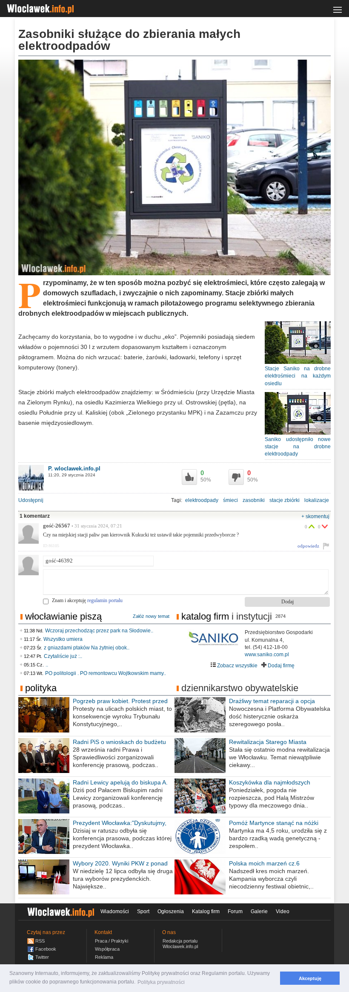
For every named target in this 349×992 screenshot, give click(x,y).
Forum (235, 911)
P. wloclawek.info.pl (74, 468)
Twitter (42, 957)
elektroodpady (201, 500)
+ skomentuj (315, 516)
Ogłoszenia (170, 911)
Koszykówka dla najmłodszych (269, 782)
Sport (143, 911)
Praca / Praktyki (111, 940)
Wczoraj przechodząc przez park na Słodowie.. (99, 631)
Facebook (45, 949)
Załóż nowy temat (151, 616)
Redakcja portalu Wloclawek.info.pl (180, 943)
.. (47, 665)
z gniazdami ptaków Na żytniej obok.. (86, 648)
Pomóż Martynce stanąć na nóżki (273, 822)
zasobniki (254, 500)
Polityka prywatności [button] (161, 982)
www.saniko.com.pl (267, 654)
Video (282, 911)
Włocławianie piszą (63, 616)
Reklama (104, 957)
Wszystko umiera (63, 639)
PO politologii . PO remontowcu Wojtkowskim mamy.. (105, 673)
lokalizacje (316, 500)
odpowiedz (308, 545)
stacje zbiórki (284, 500)
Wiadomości (114, 911)
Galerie (259, 911)
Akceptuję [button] (310, 978)
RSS (40, 940)
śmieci (230, 500)
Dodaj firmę (280, 666)
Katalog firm (205, 616)
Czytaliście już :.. (63, 656)
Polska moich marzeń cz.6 (264, 863)
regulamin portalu (105, 600)
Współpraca (107, 949)
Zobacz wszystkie (236, 666)
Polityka (41, 688)
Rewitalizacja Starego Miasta (267, 741)
